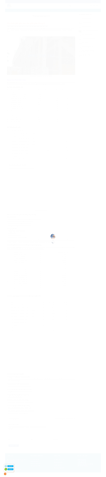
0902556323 (10, 466)
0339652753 (10, 469)
